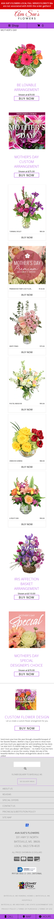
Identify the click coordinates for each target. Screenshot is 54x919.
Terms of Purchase (27, 909)
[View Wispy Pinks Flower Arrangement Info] (27, 322)
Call (9, 916)
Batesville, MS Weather (12, 904)
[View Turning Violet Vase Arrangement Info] (27, 207)
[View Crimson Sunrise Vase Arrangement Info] (27, 437)
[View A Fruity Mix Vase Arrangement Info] (27, 494)
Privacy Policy (9, 909)
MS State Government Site (40, 904)
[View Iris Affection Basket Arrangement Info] (27, 553)
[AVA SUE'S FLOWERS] (27, 19)
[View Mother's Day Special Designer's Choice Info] (27, 629)
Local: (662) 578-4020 (27, 846)
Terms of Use (45, 909)
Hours (46, 916)
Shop (15, 25)
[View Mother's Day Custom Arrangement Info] (27, 131)
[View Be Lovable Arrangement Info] (27, 59)
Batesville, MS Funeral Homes (19, 896)
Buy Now (26, 98)
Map (28, 916)
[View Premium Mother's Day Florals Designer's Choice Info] (27, 265)
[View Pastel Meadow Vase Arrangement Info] (27, 379)
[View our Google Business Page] (27, 826)
